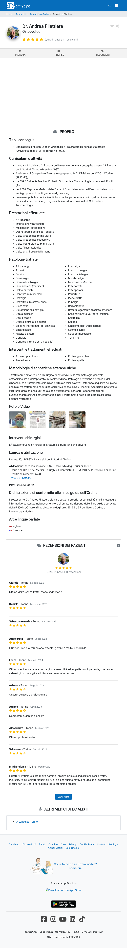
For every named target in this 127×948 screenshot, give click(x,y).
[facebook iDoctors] (44, 919)
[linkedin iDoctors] (72, 919)
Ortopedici (21, 14)
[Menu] (116, 5)
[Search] (109, 5)
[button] (50, 39)
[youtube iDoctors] (63, 919)
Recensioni (103, 54)
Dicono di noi (29, 844)
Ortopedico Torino (27, 821)
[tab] (20, 53)
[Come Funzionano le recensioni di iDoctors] (119, 545)
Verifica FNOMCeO (22, 478)
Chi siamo (14, 844)
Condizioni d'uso (57, 844)
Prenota (20, 54)
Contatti (101, 844)
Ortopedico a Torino (39, 14)
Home (9, 14)
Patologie (113, 844)
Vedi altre (63, 796)
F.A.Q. (42, 844)
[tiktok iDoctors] (82, 919)
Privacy (73, 844)
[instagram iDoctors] (53, 919)
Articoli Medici (55, 847)
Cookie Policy (87, 844)
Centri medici (72, 847)
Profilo (59, 54)
